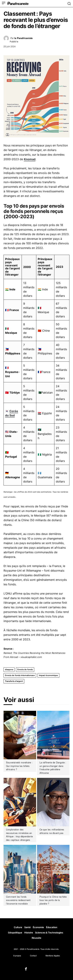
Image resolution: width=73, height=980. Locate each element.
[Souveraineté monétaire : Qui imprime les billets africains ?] (20, 735)
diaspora (9, 669)
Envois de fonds (25, 669)
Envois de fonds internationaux (20, 675)
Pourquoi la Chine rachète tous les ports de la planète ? (53, 900)
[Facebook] (26, 969)
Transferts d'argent (14, 681)
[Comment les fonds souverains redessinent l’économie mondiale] (20, 869)
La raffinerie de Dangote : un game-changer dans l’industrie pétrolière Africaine (53, 767)
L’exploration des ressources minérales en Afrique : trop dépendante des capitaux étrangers (19, 835)
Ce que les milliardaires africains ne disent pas (52, 831)
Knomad (29, 159)
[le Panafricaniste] (7, 39)
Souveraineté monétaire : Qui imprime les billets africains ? (19, 766)
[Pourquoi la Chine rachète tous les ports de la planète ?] (53, 869)
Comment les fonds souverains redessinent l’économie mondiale (18, 900)
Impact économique (48, 675)
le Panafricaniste (23, 38)
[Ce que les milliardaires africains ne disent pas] (53, 802)
